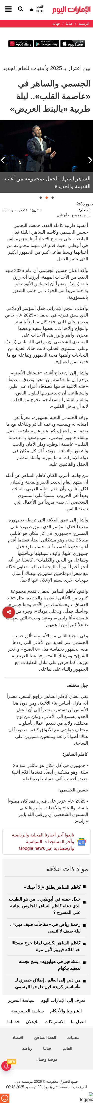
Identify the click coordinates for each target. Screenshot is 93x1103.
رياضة (27, 1048)
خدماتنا (13, 1021)
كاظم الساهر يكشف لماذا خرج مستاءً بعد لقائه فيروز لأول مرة (46, 946)
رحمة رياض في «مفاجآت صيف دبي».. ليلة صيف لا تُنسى (45, 927)
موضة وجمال (47, 1059)
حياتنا (47, 1048)
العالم (67, 1048)
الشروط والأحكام (66, 1010)
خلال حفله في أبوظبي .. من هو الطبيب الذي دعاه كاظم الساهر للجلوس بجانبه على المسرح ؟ (45, 906)
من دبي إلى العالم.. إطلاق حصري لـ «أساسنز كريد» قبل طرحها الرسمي (48, 983)
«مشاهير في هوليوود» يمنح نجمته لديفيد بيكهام (50, 965)
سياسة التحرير (21, 1000)
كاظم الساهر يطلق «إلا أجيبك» (52, 887)
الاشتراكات (55, 1021)
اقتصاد (17, 1037)
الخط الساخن (45, 1037)
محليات (73, 1037)
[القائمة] (21, 9)
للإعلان (32, 1021)
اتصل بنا (78, 1021)
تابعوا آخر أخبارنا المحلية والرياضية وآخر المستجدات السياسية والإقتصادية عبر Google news (43, 842)
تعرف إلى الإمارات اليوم (63, 1000)
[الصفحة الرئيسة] (71, 7)
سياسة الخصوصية (27, 1010)
